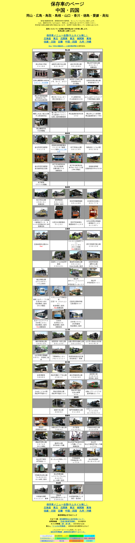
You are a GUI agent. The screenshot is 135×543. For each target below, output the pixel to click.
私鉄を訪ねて (62, 538)
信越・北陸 (50, 41)
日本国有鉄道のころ (47, 538)
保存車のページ (47, 541)
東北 (55, 38)
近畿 (60, 41)
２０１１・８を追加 (41, 82)
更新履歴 (89, 541)
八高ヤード (76, 538)
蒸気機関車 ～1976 (62, 536)
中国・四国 (71, 41)
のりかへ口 (76, 541)
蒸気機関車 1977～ (76, 536)
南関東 (80, 38)
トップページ (47, 536)
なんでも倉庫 (89, 536)
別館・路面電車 (89, 538)
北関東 (64, 38)
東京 (72, 38)
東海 (88, 38)
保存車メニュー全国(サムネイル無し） (68, 35)
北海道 (47, 38)
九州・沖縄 (85, 41)
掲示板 (61, 541)
